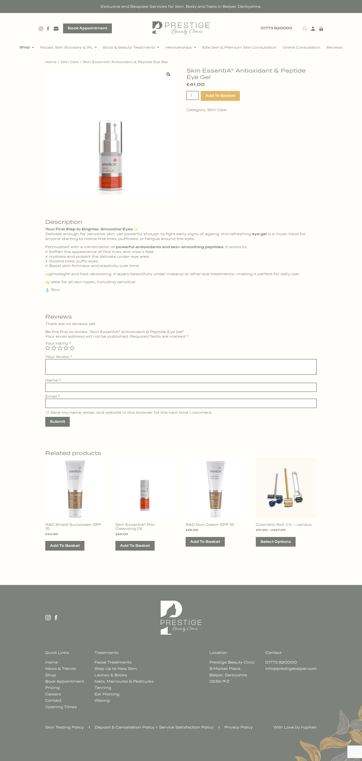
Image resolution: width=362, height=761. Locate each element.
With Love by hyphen (295, 727)
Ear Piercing (106, 694)
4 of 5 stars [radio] (66, 348)
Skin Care (70, 62)
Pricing (52, 687)
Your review (58, 356)
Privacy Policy (238, 727)
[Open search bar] (305, 28)
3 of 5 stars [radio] (59, 348)
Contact (53, 700)
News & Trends (60, 668)
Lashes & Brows (110, 675)
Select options (275, 541)
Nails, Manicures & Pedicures (124, 681)
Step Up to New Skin (115, 668)
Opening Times (61, 707)
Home (51, 62)
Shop (24, 47)
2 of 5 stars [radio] (53, 348)
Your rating (58, 343)
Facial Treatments (113, 662)
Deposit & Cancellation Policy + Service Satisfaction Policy (154, 727)
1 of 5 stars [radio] (47, 348)
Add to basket (220, 96)
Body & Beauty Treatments (129, 47)
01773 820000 (276, 28)
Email (52, 396)
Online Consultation (301, 47)
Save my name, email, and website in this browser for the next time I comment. (131, 412)
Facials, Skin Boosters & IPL (66, 47)
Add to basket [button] (65, 545)
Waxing (102, 700)
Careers (53, 694)
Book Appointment (87, 28)
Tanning (102, 687)
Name (53, 380)
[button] (168, 74)
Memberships (178, 47)
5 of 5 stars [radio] (72, 348)
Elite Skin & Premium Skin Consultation (239, 47)
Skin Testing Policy (64, 727)
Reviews (335, 47)
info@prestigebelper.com (291, 668)
